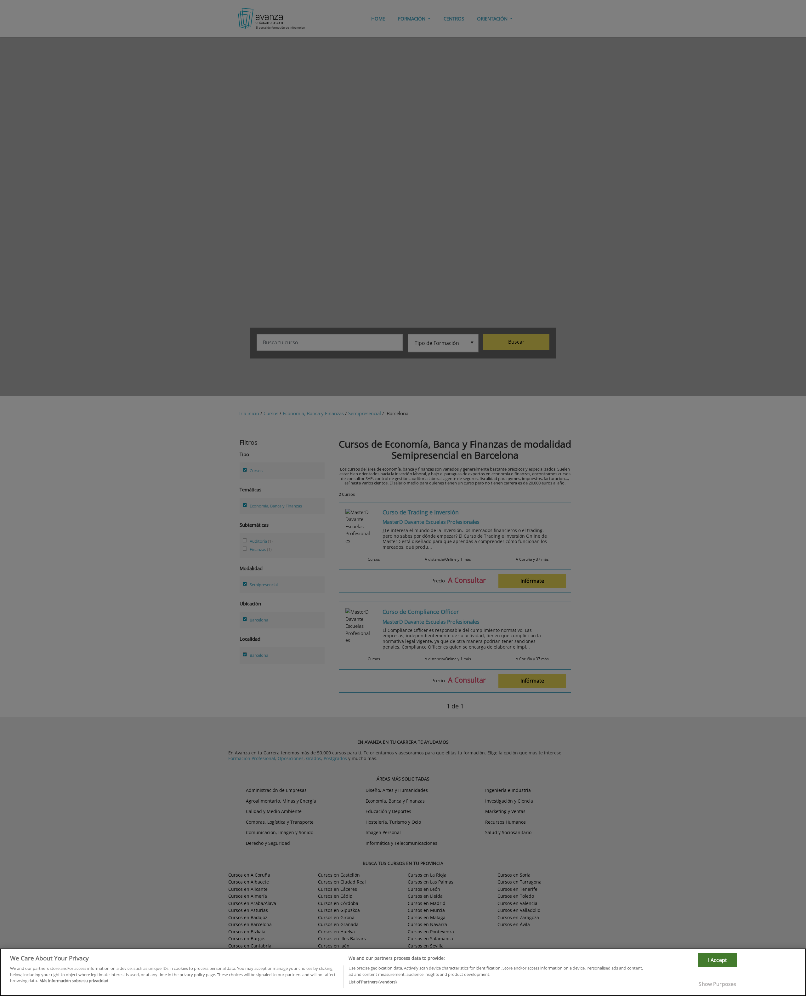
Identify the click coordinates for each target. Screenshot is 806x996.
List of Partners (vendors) (373, 982)
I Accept (717, 960)
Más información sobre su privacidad (73, 980)
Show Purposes (717, 984)
